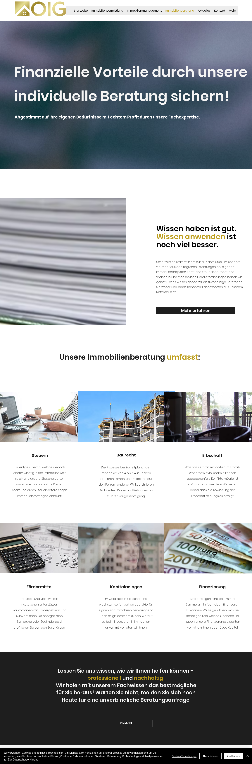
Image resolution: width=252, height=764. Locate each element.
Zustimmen (233, 756)
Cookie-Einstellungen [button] (184, 756)
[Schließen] (247, 756)
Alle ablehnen (210, 756)
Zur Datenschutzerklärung (23, 759)
